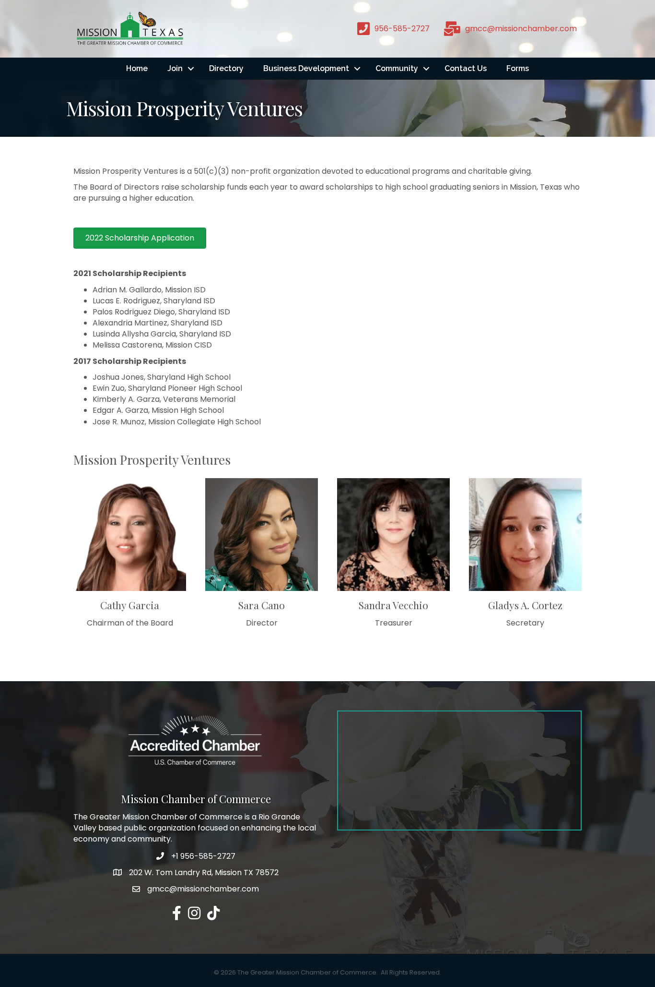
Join (175, 68)
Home (137, 68)
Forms (517, 68)
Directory (226, 68)
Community (396, 68)
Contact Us (465, 68)
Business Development (306, 68)
